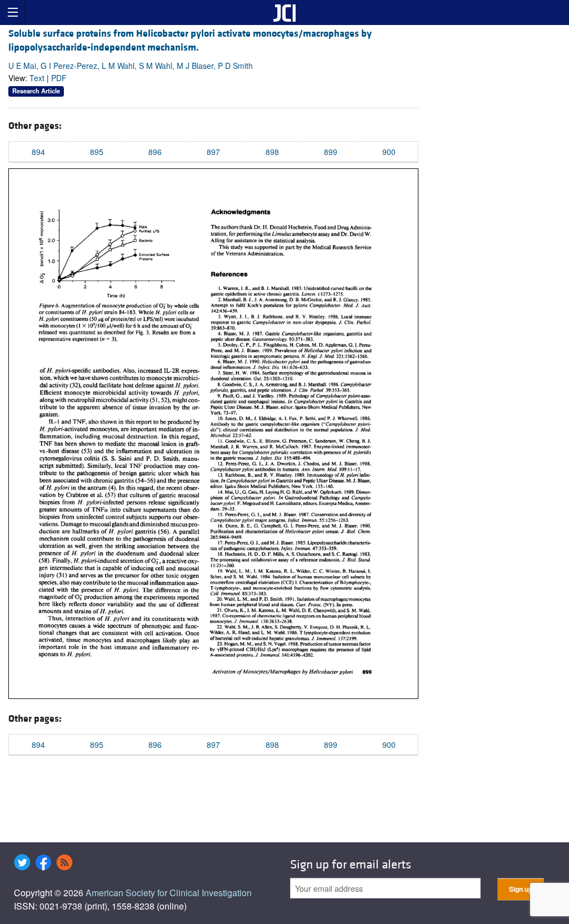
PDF (59, 77)
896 (155, 151)
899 (330, 151)
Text (36, 77)
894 (38, 151)
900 (389, 151)
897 (213, 151)
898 (272, 151)
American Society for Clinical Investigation (169, 892)
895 (96, 151)
